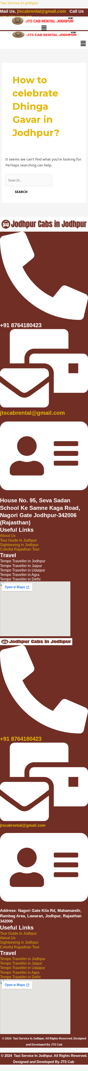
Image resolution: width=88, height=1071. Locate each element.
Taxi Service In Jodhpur (19, 2)
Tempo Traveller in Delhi (20, 977)
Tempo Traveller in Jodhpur (22, 959)
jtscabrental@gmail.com (42, 11)
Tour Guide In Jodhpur (18, 540)
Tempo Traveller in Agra (19, 972)
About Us (7, 536)
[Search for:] (28, 180)
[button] (44, 28)
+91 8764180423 (21, 739)
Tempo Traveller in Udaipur (22, 968)
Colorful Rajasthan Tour (19, 549)
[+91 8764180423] (44, 730)
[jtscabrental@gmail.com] (44, 404)
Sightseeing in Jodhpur (19, 545)
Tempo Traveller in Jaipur (21, 963)
